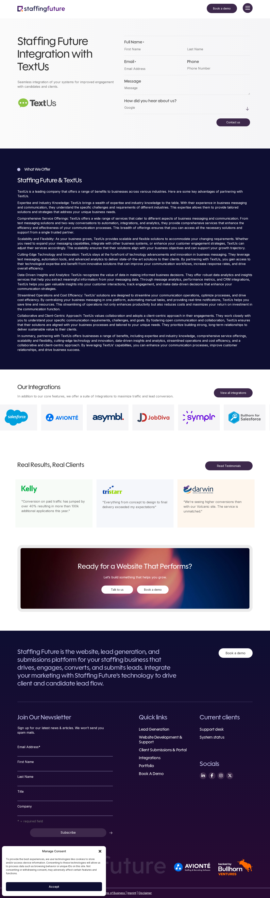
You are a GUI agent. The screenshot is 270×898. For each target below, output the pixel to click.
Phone (193, 62)
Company (24, 806)
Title (20, 791)
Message (132, 82)
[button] (100, 851)
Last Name (25, 777)
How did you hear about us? (150, 101)
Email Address (28, 747)
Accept (54, 886)
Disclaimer (145, 893)
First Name (25, 762)
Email (130, 62)
